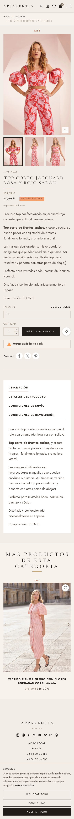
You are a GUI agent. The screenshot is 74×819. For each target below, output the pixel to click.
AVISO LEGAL (37, 743)
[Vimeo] (45, 735)
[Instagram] (17, 735)
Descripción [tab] (18, 387)
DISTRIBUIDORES (37, 754)
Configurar (37, 803)
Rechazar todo (37, 794)
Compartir (19, 355)
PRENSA (37, 748)
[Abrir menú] (69, 6)
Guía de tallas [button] (61, 306)
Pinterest (35, 355)
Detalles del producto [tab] (27, 396)
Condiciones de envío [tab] (27, 406)
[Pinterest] (23, 735)
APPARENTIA (18, 6)
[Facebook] (28, 735)
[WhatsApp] (56, 735)
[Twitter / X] (34, 735)
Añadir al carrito (41, 331)
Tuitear (27, 355)
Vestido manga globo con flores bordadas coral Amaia (37, 681)
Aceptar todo (37, 811)
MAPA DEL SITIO (37, 759)
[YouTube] (39, 735)
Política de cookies (24, 785)
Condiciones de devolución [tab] (32, 415)
